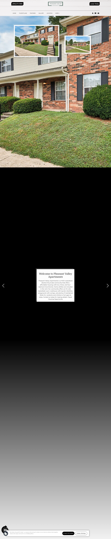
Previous (3, 285)
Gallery (41, 13)
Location (49, 13)
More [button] (57, 13)
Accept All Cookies (68, 533)
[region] (47, 533)
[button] (17, 3)
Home (14, 13)
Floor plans (23, 13)
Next (107, 285)
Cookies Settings (81, 533)
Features (33, 13)
